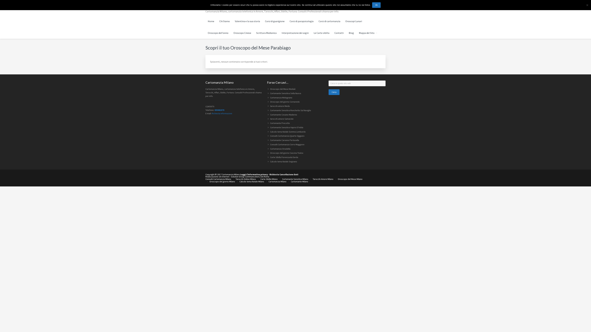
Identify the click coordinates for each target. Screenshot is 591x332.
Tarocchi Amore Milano (323, 179)
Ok (376, 5)
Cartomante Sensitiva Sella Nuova (285, 93)
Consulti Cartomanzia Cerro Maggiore (287, 144)
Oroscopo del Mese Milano (350, 179)
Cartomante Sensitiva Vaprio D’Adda (286, 127)
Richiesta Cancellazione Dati (283, 174)
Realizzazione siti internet (217, 176)
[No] (587, 5)
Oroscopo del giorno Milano (222, 181)
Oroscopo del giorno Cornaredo (285, 101)
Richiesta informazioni (222, 113)
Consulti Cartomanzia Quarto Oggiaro (287, 135)
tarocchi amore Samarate (281, 118)
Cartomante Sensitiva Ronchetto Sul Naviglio (290, 110)
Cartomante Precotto (280, 123)
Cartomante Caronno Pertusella (284, 140)
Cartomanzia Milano (277, 181)
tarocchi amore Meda (280, 106)
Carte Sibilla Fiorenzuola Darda (284, 157)
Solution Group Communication (245, 176)
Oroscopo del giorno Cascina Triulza (286, 153)
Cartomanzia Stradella (280, 148)
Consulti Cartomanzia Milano (218, 179)
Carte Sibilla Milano (269, 179)
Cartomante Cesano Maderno (283, 114)
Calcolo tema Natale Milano (251, 181)
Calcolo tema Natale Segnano (283, 161)
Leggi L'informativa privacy (254, 174)
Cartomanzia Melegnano (281, 97)
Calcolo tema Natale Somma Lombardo (288, 131)
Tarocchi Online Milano (246, 179)
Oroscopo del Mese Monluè (283, 89)
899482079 (219, 110)
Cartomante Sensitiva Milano (295, 179)
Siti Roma (265, 176)
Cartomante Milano (299, 181)
